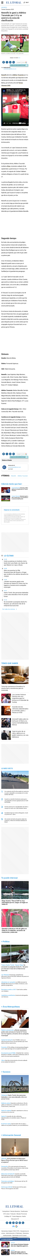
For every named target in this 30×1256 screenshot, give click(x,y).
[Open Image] (4, 37)
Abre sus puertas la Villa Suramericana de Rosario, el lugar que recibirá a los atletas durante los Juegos (16, 572)
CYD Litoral (6, 1214)
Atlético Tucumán (18, 75)
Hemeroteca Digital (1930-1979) (10, 1231)
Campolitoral (6, 1211)
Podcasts (13, 1214)
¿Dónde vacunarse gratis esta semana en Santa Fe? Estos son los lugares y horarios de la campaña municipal (16, 583)
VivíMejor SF (7, 1216)
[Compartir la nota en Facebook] (3, 62)
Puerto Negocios (17, 1216)
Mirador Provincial (21, 1214)
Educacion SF (15, 1219)
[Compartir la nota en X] (7, 62)
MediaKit (15, 1237)
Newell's (13, 476)
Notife (24, 1216)
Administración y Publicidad (14, 1233)
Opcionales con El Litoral (19, 1235)
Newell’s (3, 75)
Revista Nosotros (15, 1211)
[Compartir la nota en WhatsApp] (10, 62)
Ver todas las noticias (8, 609)
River (9, 166)
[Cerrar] (26, 65)
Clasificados (24, 1211)
